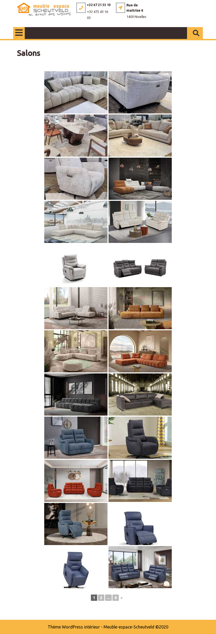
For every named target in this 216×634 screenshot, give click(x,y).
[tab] (19, 33)
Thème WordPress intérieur (74, 627)
